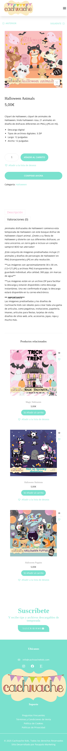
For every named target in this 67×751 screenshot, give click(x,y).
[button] (64, 8)
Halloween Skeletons (33, 482)
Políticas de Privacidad (33, 727)
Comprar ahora (33, 175)
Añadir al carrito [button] (34, 412)
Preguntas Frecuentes (33, 715)
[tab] (33, 212)
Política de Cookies (33, 723)
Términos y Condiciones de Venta (33, 719)
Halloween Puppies (33, 563)
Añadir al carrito (34, 157)
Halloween (21, 184)
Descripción (15, 212)
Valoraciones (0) (17, 219)
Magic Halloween (33, 402)
